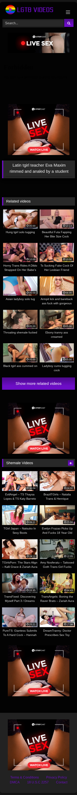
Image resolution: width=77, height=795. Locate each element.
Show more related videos (39, 383)
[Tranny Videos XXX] (31, 10)
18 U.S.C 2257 (38, 782)
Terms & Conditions (24, 777)
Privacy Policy (56, 777)
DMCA (15, 782)
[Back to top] (64, 783)
